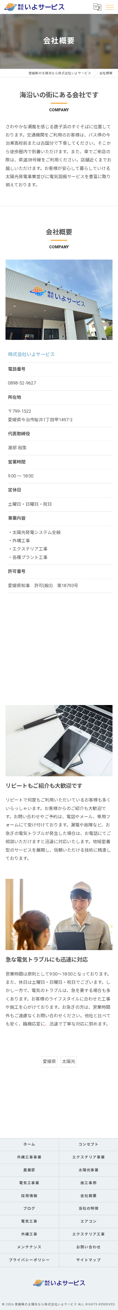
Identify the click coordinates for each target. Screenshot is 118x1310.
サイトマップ (88, 1260)
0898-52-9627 (22, 383)
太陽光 (68, 1061)
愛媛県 (49, 1061)
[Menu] (109, 7)
